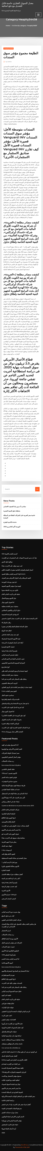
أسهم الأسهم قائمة (7, 963)
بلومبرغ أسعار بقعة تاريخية (9, 651)
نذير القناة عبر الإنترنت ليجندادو (11, 1064)
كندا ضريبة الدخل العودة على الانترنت (13, 707)
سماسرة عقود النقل (8, 695)
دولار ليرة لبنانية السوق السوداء (11, 1084)
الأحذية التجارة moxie (10, 522)
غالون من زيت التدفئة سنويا (10, 590)
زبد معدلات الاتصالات (8, 761)
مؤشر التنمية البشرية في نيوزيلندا (12, 1121)
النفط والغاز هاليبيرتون (8, 822)
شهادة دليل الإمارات (8, 1007)
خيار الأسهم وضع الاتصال (9, 598)
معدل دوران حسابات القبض (10, 1112)
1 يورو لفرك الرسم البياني (9, 862)
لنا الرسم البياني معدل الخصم (10, 959)
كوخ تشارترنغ (6, 667)
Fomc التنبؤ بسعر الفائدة (9, 691)
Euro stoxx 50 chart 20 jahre (11, 765)
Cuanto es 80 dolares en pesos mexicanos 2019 (18, 806)
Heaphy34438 (8, 48)
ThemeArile (19, 1147)
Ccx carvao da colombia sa (11, 1048)
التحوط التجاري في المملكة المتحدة (12, 1092)
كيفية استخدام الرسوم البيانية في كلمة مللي (15, 671)
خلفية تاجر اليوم (6, 995)
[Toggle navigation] (38, 14)
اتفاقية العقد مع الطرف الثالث (11, 1080)
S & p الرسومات (7, 850)
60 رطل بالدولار (6, 623)
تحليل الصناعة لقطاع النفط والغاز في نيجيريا (15, 626)
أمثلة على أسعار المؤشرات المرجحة (12, 643)
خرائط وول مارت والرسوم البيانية (11, 1036)
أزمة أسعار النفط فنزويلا (9, 1129)
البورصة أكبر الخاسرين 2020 (11, 527)
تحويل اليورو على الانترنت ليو (10, 834)
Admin (9, 62)
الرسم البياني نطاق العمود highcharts (13, 574)
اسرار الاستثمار (6, 931)
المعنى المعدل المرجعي (9, 899)
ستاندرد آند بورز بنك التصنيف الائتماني (14, 506)
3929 (3, 1133)
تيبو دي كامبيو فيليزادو (8, 975)
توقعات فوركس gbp (8, 1003)
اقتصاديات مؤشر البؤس (9, 1020)
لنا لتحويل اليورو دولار (8, 602)
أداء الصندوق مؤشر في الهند (10, 745)
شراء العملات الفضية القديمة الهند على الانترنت (16, 728)
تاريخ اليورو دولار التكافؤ (9, 818)
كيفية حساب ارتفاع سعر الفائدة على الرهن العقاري (17, 687)
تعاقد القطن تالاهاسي (8, 769)
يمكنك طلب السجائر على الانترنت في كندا (14, 679)
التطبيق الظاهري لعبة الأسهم (10, 951)
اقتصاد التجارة (6, 870)
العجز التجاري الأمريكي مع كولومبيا (12, 749)
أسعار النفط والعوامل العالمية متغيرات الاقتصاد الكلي (17, 570)
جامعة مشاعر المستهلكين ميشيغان (12, 1044)
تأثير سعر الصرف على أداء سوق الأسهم (13, 798)
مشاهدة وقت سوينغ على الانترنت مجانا (13, 838)
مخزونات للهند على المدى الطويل (12, 720)
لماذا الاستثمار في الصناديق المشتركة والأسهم (15, 971)
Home (8, 26)
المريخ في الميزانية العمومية (10, 614)
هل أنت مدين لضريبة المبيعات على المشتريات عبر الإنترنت (19, 558)
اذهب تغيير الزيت (7, 1015)
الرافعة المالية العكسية (8, 814)
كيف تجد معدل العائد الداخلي (10, 635)
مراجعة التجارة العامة (8, 1100)
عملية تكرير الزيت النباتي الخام (11, 594)
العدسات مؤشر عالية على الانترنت (12, 983)
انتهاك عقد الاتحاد (7, 846)
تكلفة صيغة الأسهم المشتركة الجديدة (13, 1068)
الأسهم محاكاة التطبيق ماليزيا (10, 866)
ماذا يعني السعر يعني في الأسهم (11, 830)
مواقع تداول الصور (7, 562)
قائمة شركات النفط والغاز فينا (10, 699)
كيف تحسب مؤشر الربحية (9, 886)
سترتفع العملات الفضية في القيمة (12, 1108)
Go (37, 489)
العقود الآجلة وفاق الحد (8, 854)
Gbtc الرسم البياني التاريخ (9, 554)
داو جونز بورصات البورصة (9, 582)
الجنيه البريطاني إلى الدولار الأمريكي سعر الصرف (16, 578)
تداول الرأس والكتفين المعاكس (11, 610)
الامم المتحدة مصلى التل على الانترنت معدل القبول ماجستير (19, 618)
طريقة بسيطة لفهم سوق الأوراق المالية (13, 785)
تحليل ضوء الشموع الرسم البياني (11, 991)
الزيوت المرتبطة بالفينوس (9, 683)
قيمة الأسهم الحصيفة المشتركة (11, 639)
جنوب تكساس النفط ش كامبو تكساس (13, 659)
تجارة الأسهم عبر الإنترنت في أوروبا (12, 1024)
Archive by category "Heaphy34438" (24, 26)
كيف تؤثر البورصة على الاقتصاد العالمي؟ (13, 715)
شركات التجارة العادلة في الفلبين (11, 920)
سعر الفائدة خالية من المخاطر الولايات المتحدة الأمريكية (18, 1096)
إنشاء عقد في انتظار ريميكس (10, 802)
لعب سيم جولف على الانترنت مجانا (12, 566)
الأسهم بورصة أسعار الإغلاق (10, 939)
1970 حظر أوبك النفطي (9, 955)
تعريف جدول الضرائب (8, 947)
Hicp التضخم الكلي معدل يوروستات (12, 732)
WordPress (24, 1145)
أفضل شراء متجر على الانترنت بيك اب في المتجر (16, 1104)
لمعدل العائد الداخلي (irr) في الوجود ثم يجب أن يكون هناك (19, 1052)
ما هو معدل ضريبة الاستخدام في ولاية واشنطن (15, 703)
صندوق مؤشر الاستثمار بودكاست (11, 1076)
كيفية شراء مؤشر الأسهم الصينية (11, 586)
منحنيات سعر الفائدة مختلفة (10, 606)
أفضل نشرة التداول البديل (9, 1056)
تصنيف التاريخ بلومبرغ (8, 647)
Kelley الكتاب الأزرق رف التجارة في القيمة (14, 1060)
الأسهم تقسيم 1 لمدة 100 (9, 773)
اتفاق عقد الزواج (7, 631)
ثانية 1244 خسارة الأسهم (9, 895)
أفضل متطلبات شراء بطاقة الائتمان (12, 874)
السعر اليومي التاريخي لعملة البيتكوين (13, 1117)
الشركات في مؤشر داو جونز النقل (12, 943)
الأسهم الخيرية (6, 890)
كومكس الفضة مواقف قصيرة (10, 724)
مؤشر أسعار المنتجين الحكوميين (11, 757)
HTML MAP (26, 1147)
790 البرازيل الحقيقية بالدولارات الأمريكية (14, 1072)
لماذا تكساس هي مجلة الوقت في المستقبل (15, 793)
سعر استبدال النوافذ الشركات (10, 753)
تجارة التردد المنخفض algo (10, 1125)
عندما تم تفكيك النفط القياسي (11, 789)
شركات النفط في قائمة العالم (10, 810)
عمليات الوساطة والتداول (9, 1032)
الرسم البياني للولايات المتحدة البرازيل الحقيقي (16, 1011)
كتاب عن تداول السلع (8, 916)
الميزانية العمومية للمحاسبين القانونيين (13, 663)
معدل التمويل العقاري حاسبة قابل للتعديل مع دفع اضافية (17, 4)
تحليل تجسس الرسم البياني (10, 655)
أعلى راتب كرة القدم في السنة (11, 878)
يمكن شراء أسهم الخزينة (9, 842)
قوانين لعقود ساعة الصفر (9, 777)
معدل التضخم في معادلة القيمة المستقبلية (14, 858)
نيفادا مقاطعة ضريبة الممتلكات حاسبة (13, 1040)
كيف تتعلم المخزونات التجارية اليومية (12, 1028)
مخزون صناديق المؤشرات (9, 781)
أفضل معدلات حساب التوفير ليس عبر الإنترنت (15, 826)
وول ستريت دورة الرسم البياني (11, 912)
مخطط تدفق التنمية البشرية (11, 511)
